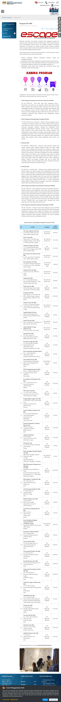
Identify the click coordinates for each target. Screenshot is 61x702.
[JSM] (13, 2)
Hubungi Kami (51, 2)
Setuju (45, 699)
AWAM (55, 10)
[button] (14, 33)
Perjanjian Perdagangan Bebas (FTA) (8, 25)
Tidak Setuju (53, 699)
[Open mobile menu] (2, 11)
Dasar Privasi (6, 699)
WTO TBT (5, 33)
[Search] (55, 8)
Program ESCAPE (7, 36)
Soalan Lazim (40, 2)
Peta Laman (56, 5)
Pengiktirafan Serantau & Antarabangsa (7, 29)
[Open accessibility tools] (58, 8)
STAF (55, 13)
